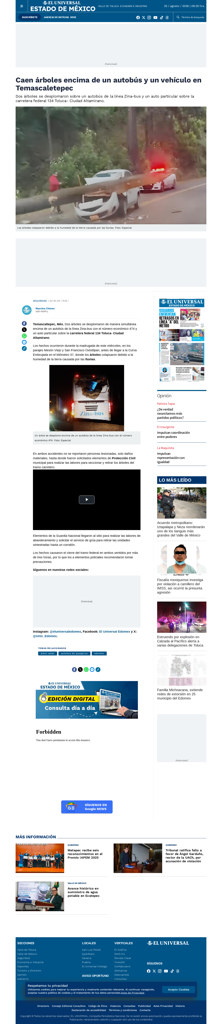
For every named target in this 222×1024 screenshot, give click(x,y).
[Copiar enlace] (24, 348)
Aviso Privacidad (163, 1006)
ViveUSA (119, 962)
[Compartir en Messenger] (24, 342)
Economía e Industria (133, 6)
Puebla (86, 962)
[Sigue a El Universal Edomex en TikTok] (162, 18)
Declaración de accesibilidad (89, 1010)
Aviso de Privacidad (132, 992)
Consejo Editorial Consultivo (69, 1006)
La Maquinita (165, 448)
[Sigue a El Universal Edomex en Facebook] (139, 18)
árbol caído (47, 653)
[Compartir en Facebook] (24, 323)
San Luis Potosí (91, 949)
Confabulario (122, 966)
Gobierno (23, 978)
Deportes (23, 966)
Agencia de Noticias (56, 17)
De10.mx (119, 953)
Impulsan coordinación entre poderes (173, 434)
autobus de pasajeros (74, 653)
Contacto (145, 1010)
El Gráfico (120, 949)
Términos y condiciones (123, 1010)
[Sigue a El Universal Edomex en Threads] (168, 18)
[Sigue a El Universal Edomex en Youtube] (156, 18)
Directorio (43, 1006)
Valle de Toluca (108, 6)
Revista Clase (122, 958)
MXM (73, 17)
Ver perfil (42, 311)
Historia (180, 1006)
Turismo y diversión (29, 970)
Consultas (120, 978)
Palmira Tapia (166, 404)
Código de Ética (97, 1006)
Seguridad (40, 300)
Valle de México (27, 953)
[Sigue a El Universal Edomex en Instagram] (150, 18)
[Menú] (22, 6)
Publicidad (144, 1006)
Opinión (164, 395)
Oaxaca (86, 958)
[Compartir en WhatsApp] (24, 336)
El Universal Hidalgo (94, 966)
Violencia (115, 1006)
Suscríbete (29, 17)
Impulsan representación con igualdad (171, 457)
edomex (99, 653)
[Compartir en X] (24, 329)
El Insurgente (165, 427)
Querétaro (88, 953)
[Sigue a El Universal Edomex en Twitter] (144, 18)
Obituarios (120, 970)
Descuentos (121, 974)
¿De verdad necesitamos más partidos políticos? (170, 413)
